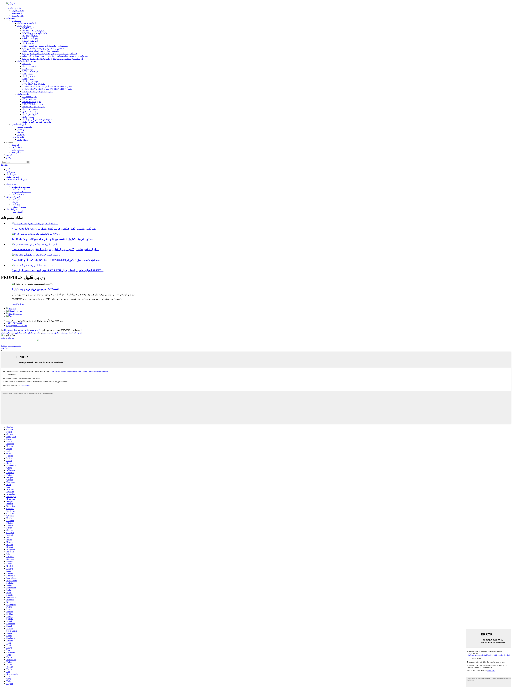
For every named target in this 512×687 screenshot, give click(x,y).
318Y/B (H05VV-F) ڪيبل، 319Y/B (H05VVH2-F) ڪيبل (47, 89)
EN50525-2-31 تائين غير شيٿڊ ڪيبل (37, 91)
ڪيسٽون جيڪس (24, 127)
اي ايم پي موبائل (10, 330)
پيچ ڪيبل (21, 134)
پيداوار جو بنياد (18, 15)
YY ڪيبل (26, 63)
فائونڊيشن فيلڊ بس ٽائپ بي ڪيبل (37, 122)
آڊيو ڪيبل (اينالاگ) (30, 38)
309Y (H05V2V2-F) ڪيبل (33, 84)
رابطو (8, 157)
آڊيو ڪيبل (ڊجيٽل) (30, 41)
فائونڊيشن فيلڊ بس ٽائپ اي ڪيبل (37, 119)
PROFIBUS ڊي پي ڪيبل (33, 104)
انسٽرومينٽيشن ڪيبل (26, 23)
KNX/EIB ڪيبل (29, 96)
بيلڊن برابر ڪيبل (24, 26)
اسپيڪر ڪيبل (28, 43)
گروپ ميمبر (17, 13)
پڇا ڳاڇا (20, 304)
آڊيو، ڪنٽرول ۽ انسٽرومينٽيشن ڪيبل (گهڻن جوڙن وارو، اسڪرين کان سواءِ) (55, 56)
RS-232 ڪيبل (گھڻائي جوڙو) (34, 33)
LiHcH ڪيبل (28, 79)
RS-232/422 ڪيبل (30, 36)
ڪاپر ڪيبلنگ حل (19, 124)
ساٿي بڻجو (16, 152)
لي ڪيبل (5, 333)
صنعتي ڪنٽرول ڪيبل (26, 61)
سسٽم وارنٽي (18, 150)
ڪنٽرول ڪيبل (34, 333)
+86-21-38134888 (14, 323)
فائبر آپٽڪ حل (18, 137)
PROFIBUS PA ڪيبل (31, 101)
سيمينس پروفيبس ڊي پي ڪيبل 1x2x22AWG (35, 289)
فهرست (15, 144)
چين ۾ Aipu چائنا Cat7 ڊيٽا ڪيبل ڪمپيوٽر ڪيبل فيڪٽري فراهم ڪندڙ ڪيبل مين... (54, 228)
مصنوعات (10, 18)
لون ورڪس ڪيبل (30, 112)
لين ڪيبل (21, 129)
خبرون (9, 155)
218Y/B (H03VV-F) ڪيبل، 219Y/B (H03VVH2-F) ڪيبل (47, 86)
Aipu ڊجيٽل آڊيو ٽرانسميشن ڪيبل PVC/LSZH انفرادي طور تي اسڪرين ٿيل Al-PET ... (57, 270)
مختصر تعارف (18, 10)
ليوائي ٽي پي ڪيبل (30, 81)
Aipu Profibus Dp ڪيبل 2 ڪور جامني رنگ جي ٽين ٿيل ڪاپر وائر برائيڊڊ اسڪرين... (55, 249)
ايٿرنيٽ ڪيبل (47, 333)
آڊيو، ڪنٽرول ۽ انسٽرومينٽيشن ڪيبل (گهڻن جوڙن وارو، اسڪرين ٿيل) (52, 58)
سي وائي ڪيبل (29, 66)
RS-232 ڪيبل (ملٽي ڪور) (33, 31)
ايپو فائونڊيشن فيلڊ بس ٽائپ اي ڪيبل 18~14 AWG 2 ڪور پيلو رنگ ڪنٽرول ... (52, 239)
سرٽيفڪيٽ (17, 147)
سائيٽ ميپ (24, 330)
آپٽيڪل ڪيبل (22, 139)
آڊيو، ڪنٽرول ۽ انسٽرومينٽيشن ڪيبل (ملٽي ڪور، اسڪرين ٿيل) (49, 53)
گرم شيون (35, 330)
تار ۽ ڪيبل (16, 20)
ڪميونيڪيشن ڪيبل (18, 333)
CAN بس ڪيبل (29, 99)
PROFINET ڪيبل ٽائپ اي (33, 107)
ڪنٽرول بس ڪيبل (30, 114)
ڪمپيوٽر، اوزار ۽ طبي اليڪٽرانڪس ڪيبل (40, 51)
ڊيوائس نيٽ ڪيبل (30, 109)
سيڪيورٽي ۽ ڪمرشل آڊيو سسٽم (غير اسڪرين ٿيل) (45, 46)
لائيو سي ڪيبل (28, 76)
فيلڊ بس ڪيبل (23, 94)
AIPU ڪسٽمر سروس (11, 345)
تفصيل (14, 304)
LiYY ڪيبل (27, 69)
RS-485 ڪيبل (28, 28)
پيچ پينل (20, 132)
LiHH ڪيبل (27, 74)
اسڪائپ (5, 348)
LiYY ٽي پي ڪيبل (30, 71)
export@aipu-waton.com (16, 325)
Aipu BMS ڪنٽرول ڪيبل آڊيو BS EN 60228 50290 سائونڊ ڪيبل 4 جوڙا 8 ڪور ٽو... (56, 260)
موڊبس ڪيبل (28, 117)
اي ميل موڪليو (7, 338)
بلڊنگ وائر (78, 333)
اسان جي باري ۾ (14, 8)
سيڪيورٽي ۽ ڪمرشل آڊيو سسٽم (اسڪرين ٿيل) (43, 48)
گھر (8, 169)
